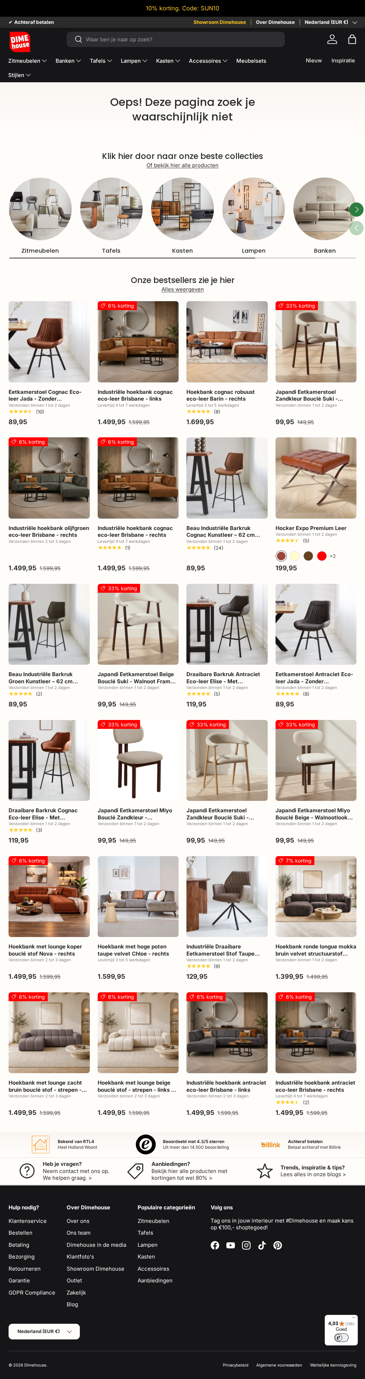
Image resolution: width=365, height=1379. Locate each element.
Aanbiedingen (155, 1280)
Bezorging (22, 1256)
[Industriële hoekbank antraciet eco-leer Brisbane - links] (227, 1033)
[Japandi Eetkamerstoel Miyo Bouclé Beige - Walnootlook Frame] (316, 760)
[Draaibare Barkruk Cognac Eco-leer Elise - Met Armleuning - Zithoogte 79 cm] (49, 760)
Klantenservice (28, 1221)
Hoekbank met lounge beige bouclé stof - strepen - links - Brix (136, 1089)
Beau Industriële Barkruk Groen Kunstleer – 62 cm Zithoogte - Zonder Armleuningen (41, 685)
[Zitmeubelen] (40, 208)
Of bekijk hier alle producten (182, 165)
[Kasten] (182, 208)
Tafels (111, 251)
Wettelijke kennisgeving (333, 1365)
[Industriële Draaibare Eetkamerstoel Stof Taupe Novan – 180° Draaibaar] (227, 896)
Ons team (79, 1232)
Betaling (19, 1244)
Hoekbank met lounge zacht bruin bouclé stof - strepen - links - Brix (45, 1089)
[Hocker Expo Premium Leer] (316, 478)
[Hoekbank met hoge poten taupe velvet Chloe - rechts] (138, 896)
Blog (72, 1304)
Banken (325, 251)
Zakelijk (76, 1292)
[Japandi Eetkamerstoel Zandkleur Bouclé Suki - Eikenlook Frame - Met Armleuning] (227, 760)
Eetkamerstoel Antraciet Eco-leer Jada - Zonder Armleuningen (314, 681)
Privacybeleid (235, 1365)
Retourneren (25, 1268)
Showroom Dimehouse (220, 22)
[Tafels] (111, 208)
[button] (352, 39)
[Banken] (324, 208)
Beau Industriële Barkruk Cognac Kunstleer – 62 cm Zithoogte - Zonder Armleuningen (220, 538)
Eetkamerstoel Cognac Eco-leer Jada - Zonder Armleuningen (45, 399)
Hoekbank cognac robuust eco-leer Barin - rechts (220, 395)
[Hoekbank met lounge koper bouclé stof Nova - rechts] (49, 896)
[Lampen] (253, 208)
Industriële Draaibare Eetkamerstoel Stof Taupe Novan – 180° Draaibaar (220, 953)
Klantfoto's (80, 1256)
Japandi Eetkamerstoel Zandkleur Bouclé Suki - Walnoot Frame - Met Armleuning (307, 402)
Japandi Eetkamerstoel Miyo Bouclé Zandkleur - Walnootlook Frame (135, 817)
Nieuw (314, 60)
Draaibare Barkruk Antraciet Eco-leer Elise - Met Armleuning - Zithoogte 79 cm (225, 681)
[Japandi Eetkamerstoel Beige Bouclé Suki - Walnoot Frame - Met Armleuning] (138, 624)
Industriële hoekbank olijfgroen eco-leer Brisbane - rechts (49, 532)
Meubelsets (251, 60)
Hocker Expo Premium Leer (311, 528)
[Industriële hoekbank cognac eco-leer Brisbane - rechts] (138, 478)
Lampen (254, 251)
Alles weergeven (182, 289)
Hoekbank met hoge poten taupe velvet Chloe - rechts (133, 950)
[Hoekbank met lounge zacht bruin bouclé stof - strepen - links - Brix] (49, 1033)
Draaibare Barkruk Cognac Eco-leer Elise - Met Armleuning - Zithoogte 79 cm (48, 817)
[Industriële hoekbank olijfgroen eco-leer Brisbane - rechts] (49, 478)
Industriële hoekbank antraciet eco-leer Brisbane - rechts (315, 1086)
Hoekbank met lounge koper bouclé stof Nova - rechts (45, 950)
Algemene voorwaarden (279, 1365)
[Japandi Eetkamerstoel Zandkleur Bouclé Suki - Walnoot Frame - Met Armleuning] (316, 341)
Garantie (19, 1280)
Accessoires (153, 1268)
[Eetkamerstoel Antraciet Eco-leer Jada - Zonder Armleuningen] (316, 624)
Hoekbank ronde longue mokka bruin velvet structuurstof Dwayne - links (316, 953)
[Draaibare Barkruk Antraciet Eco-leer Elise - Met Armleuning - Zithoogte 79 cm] (227, 624)
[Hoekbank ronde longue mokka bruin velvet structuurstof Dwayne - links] (316, 896)
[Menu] (353, 1319)
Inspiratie (343, 60)
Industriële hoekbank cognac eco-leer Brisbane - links (135, 395)
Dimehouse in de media (96, 1244)
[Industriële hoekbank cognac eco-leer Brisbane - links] (138, 341)
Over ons (78, 1221)
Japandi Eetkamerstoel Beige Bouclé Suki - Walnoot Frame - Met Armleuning (138, 681)
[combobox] (176, 39)
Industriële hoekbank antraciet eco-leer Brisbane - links (226, 1086)
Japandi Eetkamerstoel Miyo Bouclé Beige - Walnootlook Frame (313, 817)
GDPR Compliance (32, 1292)
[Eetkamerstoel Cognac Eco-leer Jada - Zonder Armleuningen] (49, 341)
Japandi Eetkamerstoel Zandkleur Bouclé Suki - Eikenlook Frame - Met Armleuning (217, 821)
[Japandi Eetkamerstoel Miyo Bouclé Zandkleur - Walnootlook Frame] (138, 760)
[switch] (341, 1337)
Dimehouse (35, 1365)
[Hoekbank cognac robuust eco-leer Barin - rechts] (227, 341)
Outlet (74, 1280)
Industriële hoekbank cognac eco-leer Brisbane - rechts (135, 532)
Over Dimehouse (275, 22)
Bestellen (20, 1232)
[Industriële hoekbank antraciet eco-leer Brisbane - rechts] (316, 1033)
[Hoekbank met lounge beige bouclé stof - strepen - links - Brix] (138, 1033)
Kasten (182, 251)
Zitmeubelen (40, 251)
